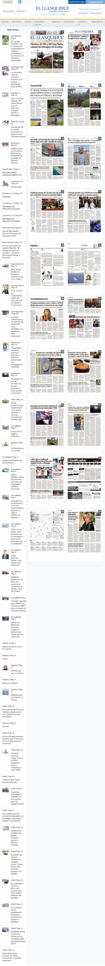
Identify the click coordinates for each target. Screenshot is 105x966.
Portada (5, 21)
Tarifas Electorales (77, 2)
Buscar (22, 11)
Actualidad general (39, 23)
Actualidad (16, 21)
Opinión (28, 21)
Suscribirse (83, 13)
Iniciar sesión (96, 13)
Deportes (56, 21)
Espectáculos (97, 21)
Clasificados (69, 21)
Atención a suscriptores (91, 9)
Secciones (9, 11)
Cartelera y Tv (83, 23)
